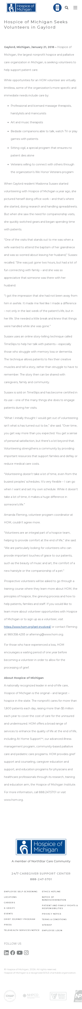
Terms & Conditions (54, 919)
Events (8, 913)
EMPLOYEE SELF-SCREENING (21, 891)
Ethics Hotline (51, 891)
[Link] (21, 7)
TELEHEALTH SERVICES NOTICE (22, 930)
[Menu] (75, 7)
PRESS (8, 924)
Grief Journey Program (19, 919)
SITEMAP (47, 925)
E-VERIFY (9, 908)
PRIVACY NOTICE (51, 914)
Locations (10, 897)
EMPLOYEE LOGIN (52, 930)
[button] (66, 7)
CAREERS (9, 902)
